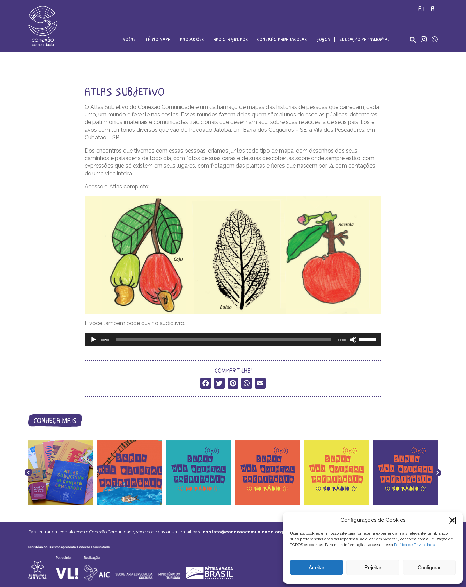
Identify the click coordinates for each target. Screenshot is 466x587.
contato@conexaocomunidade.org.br (246, 531)
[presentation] (28, 472)
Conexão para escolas (282, 39)
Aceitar (316, 567)
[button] (452, 520)
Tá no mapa (158, 39)
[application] (233, 339)
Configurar (429, 567)
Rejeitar (372, 567)
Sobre (129, 39)
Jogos (323, 39)
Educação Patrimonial (364, 39)
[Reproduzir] (93, 339)
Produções (192, 39)
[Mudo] (353, 339)
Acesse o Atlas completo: (117, 186)
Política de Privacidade (414, 544)
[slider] (368, 339)
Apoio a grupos (230, 39)
